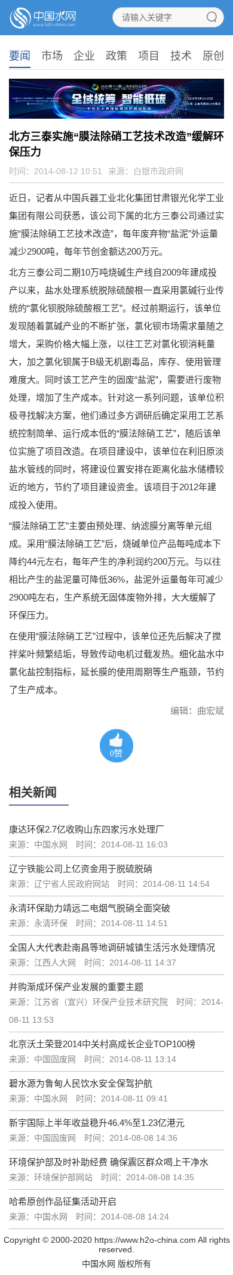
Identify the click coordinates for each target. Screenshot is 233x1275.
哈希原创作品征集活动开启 (62, 1201)
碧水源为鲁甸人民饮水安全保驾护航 (80, 1083)
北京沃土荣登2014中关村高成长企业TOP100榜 (102, 1044)
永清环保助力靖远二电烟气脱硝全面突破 (89, 908)
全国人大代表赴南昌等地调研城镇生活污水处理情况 (112, 947)
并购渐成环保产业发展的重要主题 (76, 987)
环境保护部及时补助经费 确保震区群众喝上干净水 (109, 1162)
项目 (149, 56)
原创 (213, 56)
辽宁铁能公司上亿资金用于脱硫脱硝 (80, 869)
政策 (116, 56)
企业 (84, 56)
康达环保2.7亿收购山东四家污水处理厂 (86, 829)
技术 (181, 56)
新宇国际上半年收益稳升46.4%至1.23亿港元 (97, 1123)
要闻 (19, 56)
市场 (52, 56)
